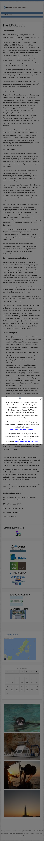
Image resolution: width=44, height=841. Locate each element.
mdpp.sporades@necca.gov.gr (26, 441)
